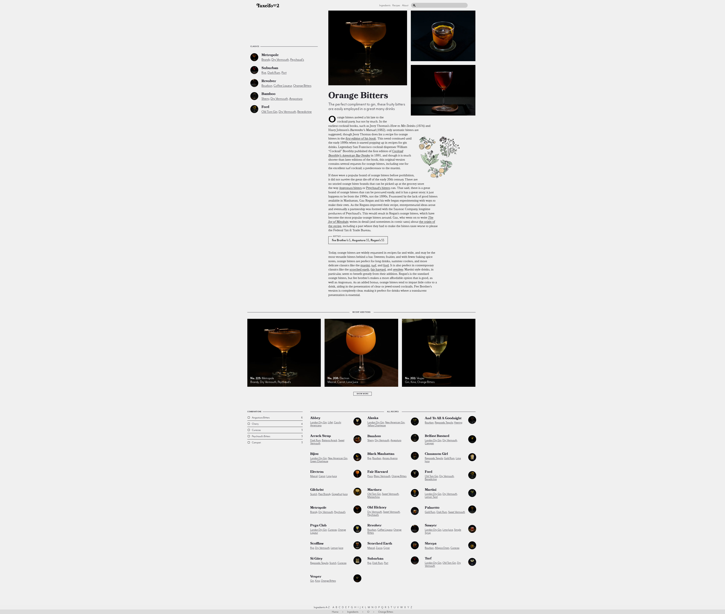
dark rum (274, 72)
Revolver (268, 81)
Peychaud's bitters (378, 187)
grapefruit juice (340, 493)
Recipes (396, 5)
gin (312, 580)
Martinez (374, 490)
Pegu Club (318, 526)
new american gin (395, 422)
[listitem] (367, 48)
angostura (295, 98)
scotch (313, 493)
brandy (265, 59)
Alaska (372, 418)
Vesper (315, 577)
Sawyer (431, 526)
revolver (398, 269)
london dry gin (318, 422)
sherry (265, 98)
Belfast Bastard (437, 436)
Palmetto (432, 508)
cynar (386, 547)
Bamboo (268, 94)
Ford (265, 107)
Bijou (314, 454)
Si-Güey (316, 559)
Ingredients (384, 5)
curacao (332, 529)
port (284, 72)
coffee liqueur (283, 85)
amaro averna (389, 458)
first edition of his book (361, 138)
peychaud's (297, 59)
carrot (322, 476)
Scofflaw (317, 544)
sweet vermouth (390, 493)
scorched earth (359, 269)
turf (373, 265)
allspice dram (442, 547)
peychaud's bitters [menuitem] (261, 436)
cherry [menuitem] (255, 423)
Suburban (269, 68)
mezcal (314, 476)
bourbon (266, 85)
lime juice (331, 476)
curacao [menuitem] (256, 429)
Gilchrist (317, 490)
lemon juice (337, 547)
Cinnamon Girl (436, 454)
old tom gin (269, 111)
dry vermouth (280, 59)
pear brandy (324, 493)
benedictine (304, 111)
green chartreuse (319, 461)
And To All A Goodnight (443, 419)
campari (429, 443)
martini (365, 265)
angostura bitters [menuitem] (261, 417)
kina (317, 580)
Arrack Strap (320, 436)
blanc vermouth (382, 476)
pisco (370, 476)
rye (263, 72)
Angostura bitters (350, 187)
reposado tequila (444, 422)
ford (386, 265)
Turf (428, 559)
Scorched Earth (379, 544)
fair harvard (378, 269)
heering (458, 422)
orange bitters (302, 85)
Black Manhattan (380, 454)
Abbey (315, 418)
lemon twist (431, 496)
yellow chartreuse (376, 425)
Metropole (270, 55)
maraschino (373, 496)
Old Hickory (376, 508)
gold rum (449, 458)
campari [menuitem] (256, 442)
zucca (379, 547)
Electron (317, 472)
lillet (330, 422)
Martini (430, 490)
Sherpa (431, 544)
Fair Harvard (377, 472)
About (405, 5)
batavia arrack (329, 440)
